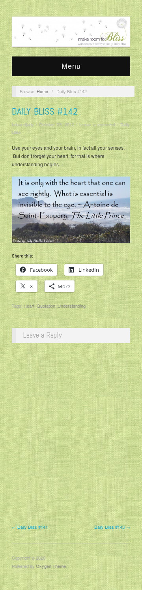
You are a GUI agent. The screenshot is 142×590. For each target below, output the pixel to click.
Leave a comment (97, 124)
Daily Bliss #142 (45, 111)
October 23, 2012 (56, 124)
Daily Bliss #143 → (112, 527)
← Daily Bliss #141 (30, 527)
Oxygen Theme (51, 566)
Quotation (46, 306)
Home (42, 91)
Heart (29, 306)
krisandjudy (23, 124)
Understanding (72, 306)
